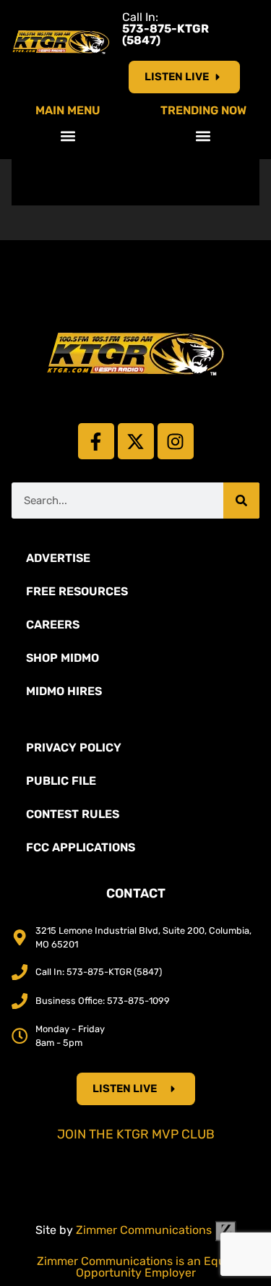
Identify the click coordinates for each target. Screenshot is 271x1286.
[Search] (241, 500)
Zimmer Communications (145, 1230)
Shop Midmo (62, 658)
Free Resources (77, 591)
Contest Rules (72, 814)
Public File (61, 781)
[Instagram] (176, 441)
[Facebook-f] (96, 441)
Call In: (165, 28)
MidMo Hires (64, 691)
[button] (67, 136)
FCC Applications (80, 847)
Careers (52, 624)
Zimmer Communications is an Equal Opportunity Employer (136, 1266)
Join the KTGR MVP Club (136, 1134)
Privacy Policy (73, 747)
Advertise (58, 558)
